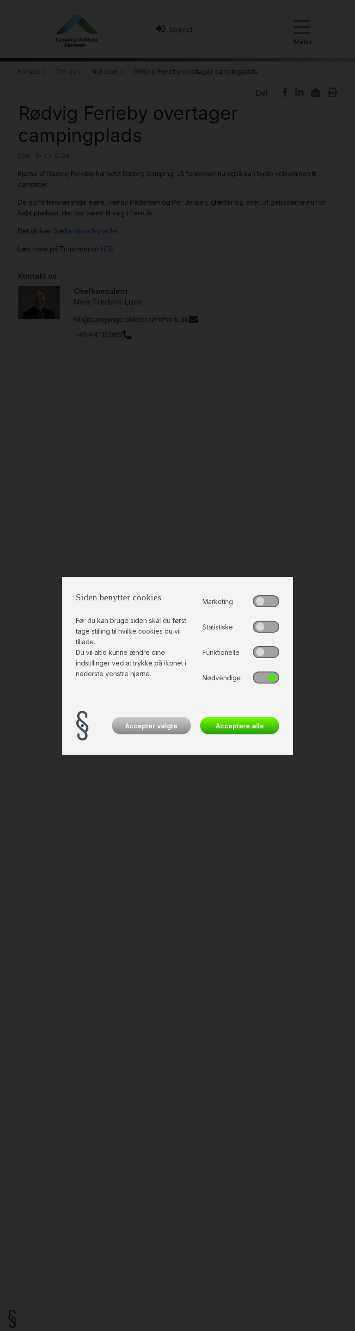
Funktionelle (220, 652)
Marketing (217, 601)
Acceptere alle (240, 726)
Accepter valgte (151, 726)
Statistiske (217, 627)
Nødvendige (221, 678)
